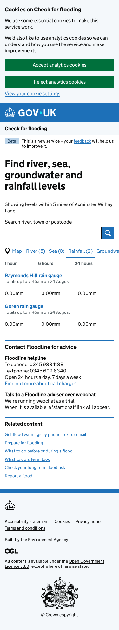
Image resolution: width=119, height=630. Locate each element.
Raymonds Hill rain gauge (33, 275)
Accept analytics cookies (59, 65)
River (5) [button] (35, 251)
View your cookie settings (32, 93)
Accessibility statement (27, 521)
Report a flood (18, 476)
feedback (82, 141)
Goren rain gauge (24, 306)
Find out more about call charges (40, 383)
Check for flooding (26, 128)
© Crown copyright (59, 615)
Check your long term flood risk (35, 467)
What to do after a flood (27, 459)
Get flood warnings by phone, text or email (45, 434)
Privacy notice (89, 521)
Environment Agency (48, 539)
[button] (13, 251)
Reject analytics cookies (60, 82)
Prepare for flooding (24, 443)
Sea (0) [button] (56, 251)
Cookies (62, 521)
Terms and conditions (25, 528)
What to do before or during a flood (39, 451)
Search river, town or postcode (38, 222)
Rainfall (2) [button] (80, 251)
